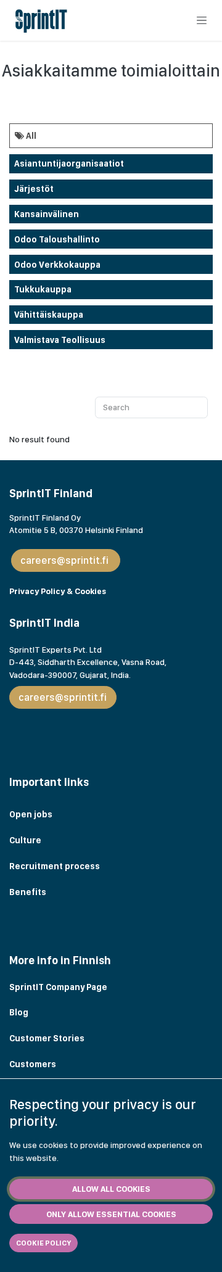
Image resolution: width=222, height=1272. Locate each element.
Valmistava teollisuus (59, 340)
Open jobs (30, 814)
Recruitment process (54, 866)
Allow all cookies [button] (111, 1189)
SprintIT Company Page (58, 987)
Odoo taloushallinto (57, 239)
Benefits (27, 892)
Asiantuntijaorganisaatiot (69, 163)
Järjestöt (34, 189)
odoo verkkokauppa (57, 265)
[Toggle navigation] (202, 20)
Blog (19, 1012)
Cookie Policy (43, 1243)
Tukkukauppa (43, 289)
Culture (25, 840)
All (30, 136)
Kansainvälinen (46, 214)
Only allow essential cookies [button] (111, 1214)
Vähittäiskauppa (48, 315)
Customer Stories (47, 1038)
